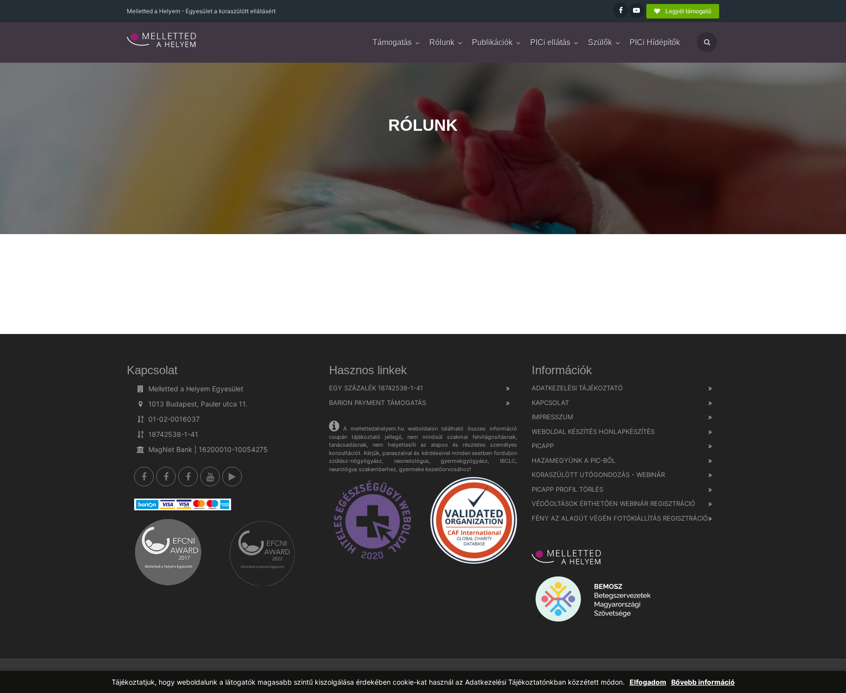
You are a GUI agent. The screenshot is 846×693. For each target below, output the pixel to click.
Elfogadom (648, 682)
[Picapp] (232, 476)
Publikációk (492, 42)
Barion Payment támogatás (377, 402)
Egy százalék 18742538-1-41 (376, 388)
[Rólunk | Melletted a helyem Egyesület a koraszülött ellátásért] (162, 40)
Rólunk (441, 42)
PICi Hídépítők (655, 42)
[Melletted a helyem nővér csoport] (188, 476)
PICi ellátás (550, 42)
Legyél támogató (687, 11)
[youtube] (210, 476)
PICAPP (543, 446)
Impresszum (552, 417)
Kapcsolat (550, 402)
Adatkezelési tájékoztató (577, 388)
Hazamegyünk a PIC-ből (573, 460)
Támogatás (392, 42)
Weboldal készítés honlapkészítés (593, 431)
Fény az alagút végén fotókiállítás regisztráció (620, 518)
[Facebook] (144, 476)
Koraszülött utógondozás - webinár (598, 474)
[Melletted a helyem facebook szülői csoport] (166, 476)
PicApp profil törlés (567, 489)
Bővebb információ (703, 682)
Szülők (600, 42)
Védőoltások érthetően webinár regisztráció (613, 503)
